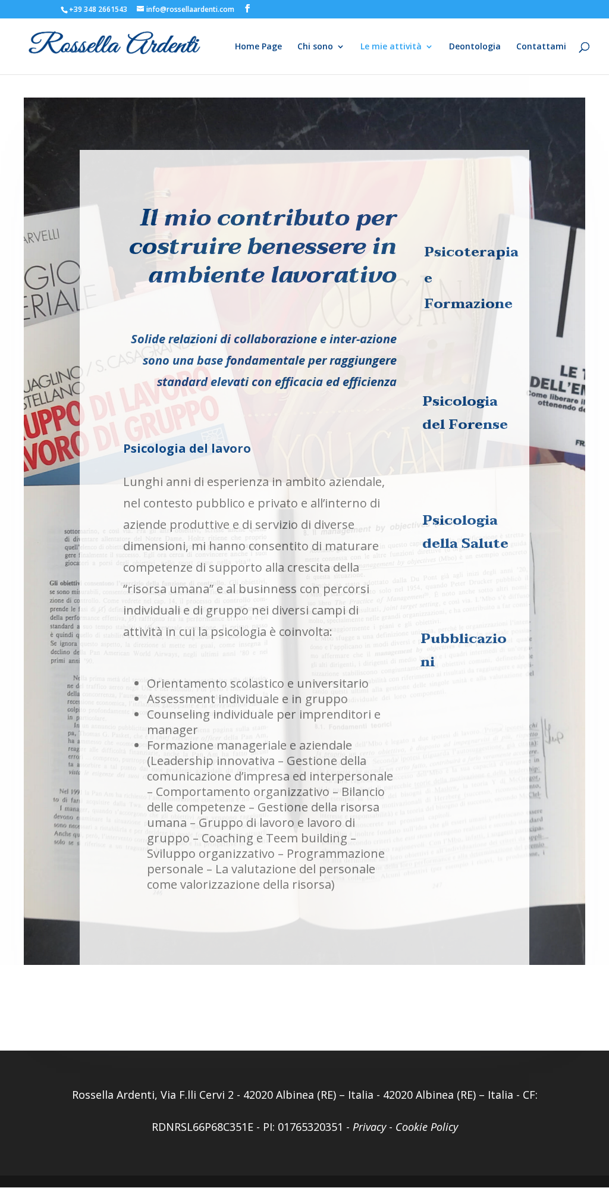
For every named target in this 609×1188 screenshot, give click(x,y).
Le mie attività (391, 47)
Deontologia (475, 47)
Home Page (258, 47)
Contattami (541, 47)
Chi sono (315, 47)
